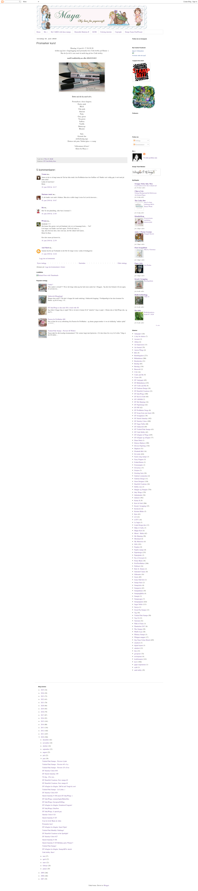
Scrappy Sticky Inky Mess (144, 183)
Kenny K (137, 500)
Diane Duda (138, 440)
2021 (42, 702)
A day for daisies (139, 336)
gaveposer (137, 654)
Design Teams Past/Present (133, 32)
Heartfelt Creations (140, 484)
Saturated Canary (139, 571)
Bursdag (137, 366)
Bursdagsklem (148, 281)
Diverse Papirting (140, 446)
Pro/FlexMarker (139, 563)
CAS (135, 372)
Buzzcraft (137, 369)
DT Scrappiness (139, 416)
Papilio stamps (139, 550)
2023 (42, 696)
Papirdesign (138, 552)
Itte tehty (138, 310)
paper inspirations (140, 664)
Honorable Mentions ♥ (81, 32)
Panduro (137, 547)
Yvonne (44, 174)
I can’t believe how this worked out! (146, 186)
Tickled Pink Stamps (141, 615)
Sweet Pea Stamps (140, 610)
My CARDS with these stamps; (61, 32)
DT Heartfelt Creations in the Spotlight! (55, 833)
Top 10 (136, 618)
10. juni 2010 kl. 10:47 (49, 200)
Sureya (136, 607)
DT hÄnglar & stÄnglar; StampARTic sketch (57, 849)
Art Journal (138, 347)
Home (38, 32)
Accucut (137, 339)
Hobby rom (138, 487)
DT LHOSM (138, 399)
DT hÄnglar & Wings (141, 435)
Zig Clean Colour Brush (142, 640)
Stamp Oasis (138, 582)
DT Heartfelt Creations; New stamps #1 (55, 783)
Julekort (136, 498)
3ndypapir (137, 334)
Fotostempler (138, 465)
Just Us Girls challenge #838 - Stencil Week (149, 204)
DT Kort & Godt (139, 396)
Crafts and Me (138, 375)
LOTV (136, 520)
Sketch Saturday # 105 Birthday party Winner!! (57, 843)
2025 (42, 690)
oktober (45, 746)
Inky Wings (138, 492)
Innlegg (137, 140)
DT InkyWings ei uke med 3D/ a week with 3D (63, 308)
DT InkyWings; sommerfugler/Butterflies (55, 799)
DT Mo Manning (139, 402)
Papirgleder (138, 555)
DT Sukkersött (139, 427)
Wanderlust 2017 (139, 626)
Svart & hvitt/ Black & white (51, 821)
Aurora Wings (138, 350)
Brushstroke (138, 361)
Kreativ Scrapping (141, 279)
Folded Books (138, 462)
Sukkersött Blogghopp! (55, 296)
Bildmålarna (138, 358)
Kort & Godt (138, 503)
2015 (42, 721)
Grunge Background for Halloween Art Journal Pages (146, 194)
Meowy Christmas (149, 249)
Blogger (106, 885)
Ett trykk (137, 454)
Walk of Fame (138, 623)
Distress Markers (139, 443)
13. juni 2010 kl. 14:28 (49, 254)
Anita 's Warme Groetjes (143, 232)
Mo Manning (138, 536)
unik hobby (138, 670)
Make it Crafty (139, 528)
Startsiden (82, 263)
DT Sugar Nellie (139, 424)
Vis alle (158, 325)
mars (44, 862)
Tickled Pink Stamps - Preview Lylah (54, 761)
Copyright (118, 32)
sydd (135, 667)
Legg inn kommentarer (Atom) (55, 267)
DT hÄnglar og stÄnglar (142, 437)
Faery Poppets (138, 459)
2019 (42, 709)
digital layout (138, 645)
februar (45, 865)
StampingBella (139, 593)
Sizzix (136, 577)
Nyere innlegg (41, 263)
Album (136, 342)
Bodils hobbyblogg (141, 295)
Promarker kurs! (47, 824)
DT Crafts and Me (140, 386)
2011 (42, 734)
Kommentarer (139, 144)
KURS (94, 32)
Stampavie (137, 588)
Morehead (137, 539)
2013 (42, 727)
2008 (42, 876)
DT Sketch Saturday (140, 418)
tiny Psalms (147, 265)
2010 (42, 737)
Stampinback (138, 591)
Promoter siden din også (139, 55)
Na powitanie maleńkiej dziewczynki (148, 220)
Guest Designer (139, 481)
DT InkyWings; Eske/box (50, 808)
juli (44, 755)
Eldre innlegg (122, 263)
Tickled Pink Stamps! (49, 846)
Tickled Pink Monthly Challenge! (53, 830)
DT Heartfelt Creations (141, 391)
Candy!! (50, 284)
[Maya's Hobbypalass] (133, 53)
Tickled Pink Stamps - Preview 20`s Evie (55, 767)
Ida (43, 207)
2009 (42, 873)
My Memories (138, 541)
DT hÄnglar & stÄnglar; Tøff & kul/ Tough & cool (59, 786)
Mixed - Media (139, 533)
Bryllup (136, 364)
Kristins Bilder (139, 511)
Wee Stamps (138, 629)
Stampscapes (138, 599)
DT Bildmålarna (139, 383)
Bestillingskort (139, 355)
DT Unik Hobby (48, 161)
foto (135, 651)
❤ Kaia (44, 221)
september (46, 749)
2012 (42, 731)
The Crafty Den (140, 200)
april (44, 859)
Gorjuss (136, 470)
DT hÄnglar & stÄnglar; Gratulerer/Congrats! (57, 805)
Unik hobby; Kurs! (48, 852)
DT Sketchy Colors (140, 421)
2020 (42, 705)
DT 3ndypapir (138, 380)
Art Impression (139, 345)
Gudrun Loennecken (140, 476)
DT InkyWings (139, 394)
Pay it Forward (139, 558)
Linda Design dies (140, 525)
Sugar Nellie (138, 604)
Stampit (136, 596)
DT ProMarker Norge (141, 410)
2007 (42, 879)
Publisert (137, 566)
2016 (42, 718)
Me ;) (45, 32)
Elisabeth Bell (138, 451)
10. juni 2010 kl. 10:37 (49, 187)
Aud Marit (45, 247)
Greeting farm (138, 473)
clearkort (137, 643)
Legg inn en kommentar (47, 258)
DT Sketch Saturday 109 (50, 774)
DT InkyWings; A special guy (52, 811)
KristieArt (137, 509)
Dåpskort (137, 448)
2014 (42, 724)
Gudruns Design (139, 479)
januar (45, 869)
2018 (42, 712)
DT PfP (136, 407)
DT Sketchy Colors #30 (50, 771)
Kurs (54, 161)
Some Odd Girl (139, 580)
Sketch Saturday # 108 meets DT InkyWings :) (57, 796)
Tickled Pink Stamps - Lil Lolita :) (53, 789)
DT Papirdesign (139, 405)
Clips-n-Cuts (139, 191)
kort (135, 662)
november (46, 743)
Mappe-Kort (138, 530)
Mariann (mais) (47, 194)
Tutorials (137, 621)
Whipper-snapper (139, 637)
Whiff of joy (138, 632)
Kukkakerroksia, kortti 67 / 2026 (149, 313)
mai (44, 856)
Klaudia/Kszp (139, 216)
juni (44, 758)
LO (135, 517)
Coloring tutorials (106, 32)
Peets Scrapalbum (141, 247)
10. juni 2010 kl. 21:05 (49, 213)
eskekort (137, 648)
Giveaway (137, 468)
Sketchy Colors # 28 (48, 814)
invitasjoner (138, 656)
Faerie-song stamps (140, 457)
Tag (135, 613)
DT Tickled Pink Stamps (142, 429)
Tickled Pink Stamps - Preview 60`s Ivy (55, 764)
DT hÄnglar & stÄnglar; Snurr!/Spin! (54, 827)
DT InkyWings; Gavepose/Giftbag (53, 802)
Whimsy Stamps (139, 634)
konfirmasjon (138, 659)
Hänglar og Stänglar (140, 489)
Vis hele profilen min (150, 158)
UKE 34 (146, 297)
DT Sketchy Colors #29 (50, 792)
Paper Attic (139, 263)
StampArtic (138, 585)
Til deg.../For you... (48, 777)
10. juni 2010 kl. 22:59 (49, 240)
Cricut (136, 377)
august (45, 752)
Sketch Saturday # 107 (49, 818)
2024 (42, 693)
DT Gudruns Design (140, 388)
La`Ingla (137, 522)
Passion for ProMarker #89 (56, 319)
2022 (42, 699)
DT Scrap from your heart (142, 413)
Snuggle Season (149, 234)
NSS (135, 544)
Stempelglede (138, 602)
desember (46, 740)
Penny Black (138, 561)
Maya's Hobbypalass (138, 51)
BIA (135, 353)
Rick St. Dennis (139, 569)
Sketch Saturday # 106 (49, 840)
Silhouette (137, 574)
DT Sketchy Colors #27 (50, 836)
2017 (42, 715)
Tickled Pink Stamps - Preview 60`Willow (62, 331)
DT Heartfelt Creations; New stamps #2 (55, 780)
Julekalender (138, 495)
